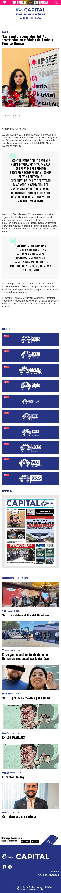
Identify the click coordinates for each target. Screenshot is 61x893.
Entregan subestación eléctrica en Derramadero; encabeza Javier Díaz (25, 656)
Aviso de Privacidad (48, 875)
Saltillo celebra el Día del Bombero (25, 615)
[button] (56, 19)
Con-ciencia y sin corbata (19, 816)
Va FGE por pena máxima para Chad (26, 698)
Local (5, 31)
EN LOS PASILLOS (13, 737)
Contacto (54, 871)
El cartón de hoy (13, 777)
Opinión (5, 733)
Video (5, 611)
